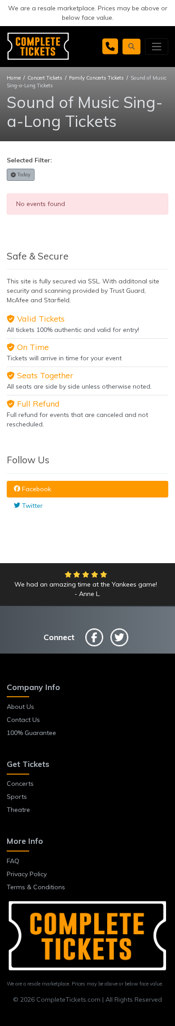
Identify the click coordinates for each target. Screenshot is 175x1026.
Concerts (20, 784)
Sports (17, 797)
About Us (20, 707)
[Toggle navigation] (156, 46)
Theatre (18, 810)
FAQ (13, 861)
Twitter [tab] (31, 506)
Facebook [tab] (35, 489)
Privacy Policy (27, 874)
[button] (131, 46)
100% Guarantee (31, 733)
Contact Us (23, 720)
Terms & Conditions (36, 887)
